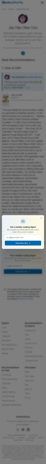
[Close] (41, 218)
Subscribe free (22, 243)
